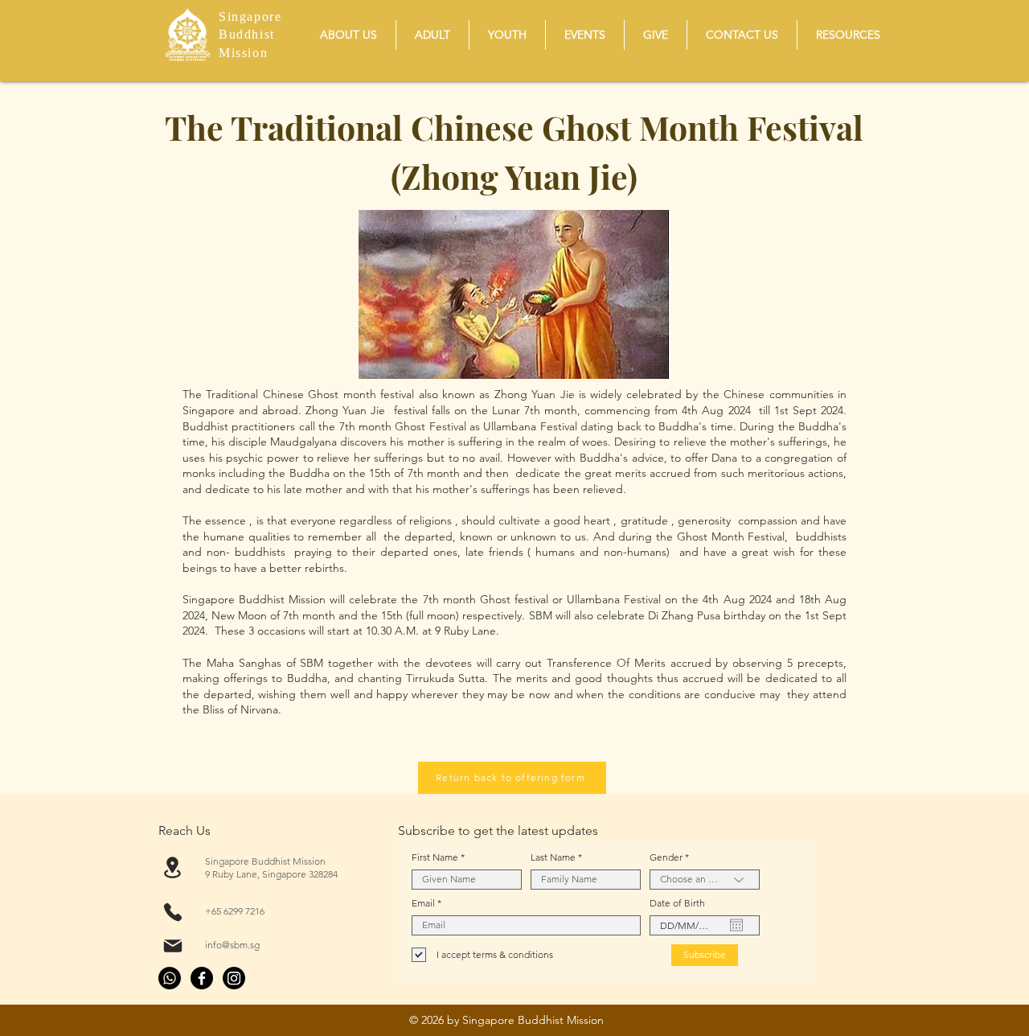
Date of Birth (677, 903)
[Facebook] (202, 978)
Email (423, 903)
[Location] (172, 868)
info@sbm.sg (232, 945)
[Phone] (172, 912)
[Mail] (172, 946)
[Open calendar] (736, 925)
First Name (435, 857)
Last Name (553, 857)
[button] (348, 35)
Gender (666, 857)
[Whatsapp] (169, 978)
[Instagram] (234, 978)
